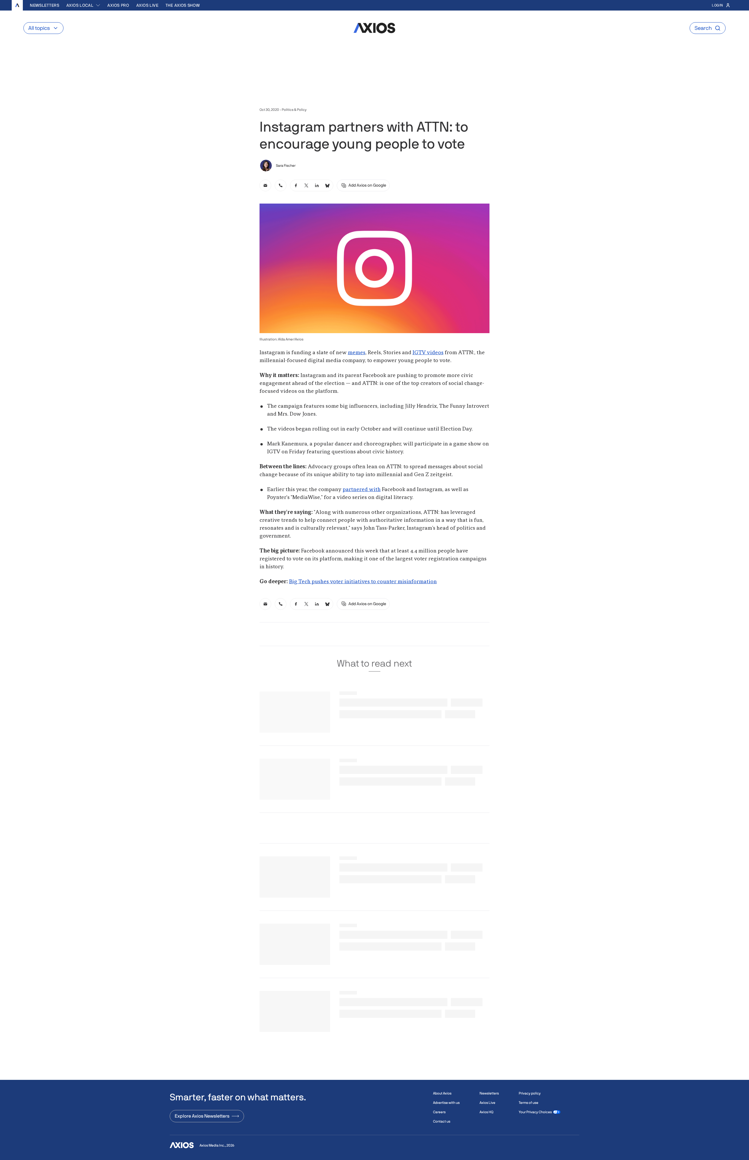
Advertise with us (446, 1102)
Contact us (441, 1121)
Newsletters (44, 5)
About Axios (442, 1093)
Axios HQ (486, 1112)
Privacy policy (530, 1093)
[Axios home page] (17, 5)
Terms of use (528, 1102)
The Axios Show (183, 5)
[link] (265, 185)
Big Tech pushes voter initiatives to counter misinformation (363, 581)
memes (356, 352)
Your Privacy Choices (535, 1112)
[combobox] (83, 5)
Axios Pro (118, 5)
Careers (439, 1112)
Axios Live (147, 5)
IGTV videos (428, 352)
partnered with (362, 489)
